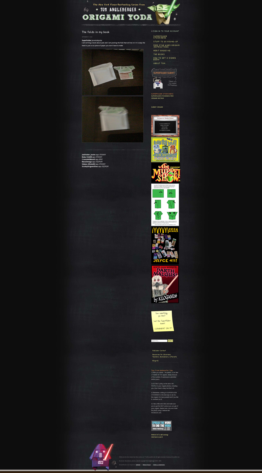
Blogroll (155, 360)
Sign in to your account (166, 31)
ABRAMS (138, 465)
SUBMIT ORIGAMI (157, 107)
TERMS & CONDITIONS (159, 465)
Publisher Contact (159, 350)
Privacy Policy (147, 465)
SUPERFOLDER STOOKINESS (160, 96)
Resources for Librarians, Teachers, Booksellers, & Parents (164, 355)
